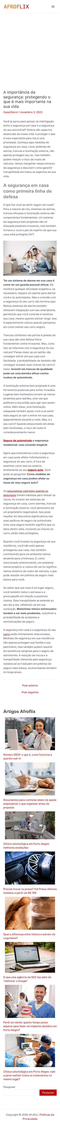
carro (6, 634)
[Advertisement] (30, 44)
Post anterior (30, 685)
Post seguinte (30, 692)
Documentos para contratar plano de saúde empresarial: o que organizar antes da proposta (29, 803)
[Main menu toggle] (53, 6)
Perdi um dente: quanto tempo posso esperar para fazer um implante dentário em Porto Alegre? (30, 1026)
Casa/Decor (10, 112)
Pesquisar (9, 1087)
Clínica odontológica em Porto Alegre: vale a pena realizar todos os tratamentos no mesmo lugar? (29, 1075)
